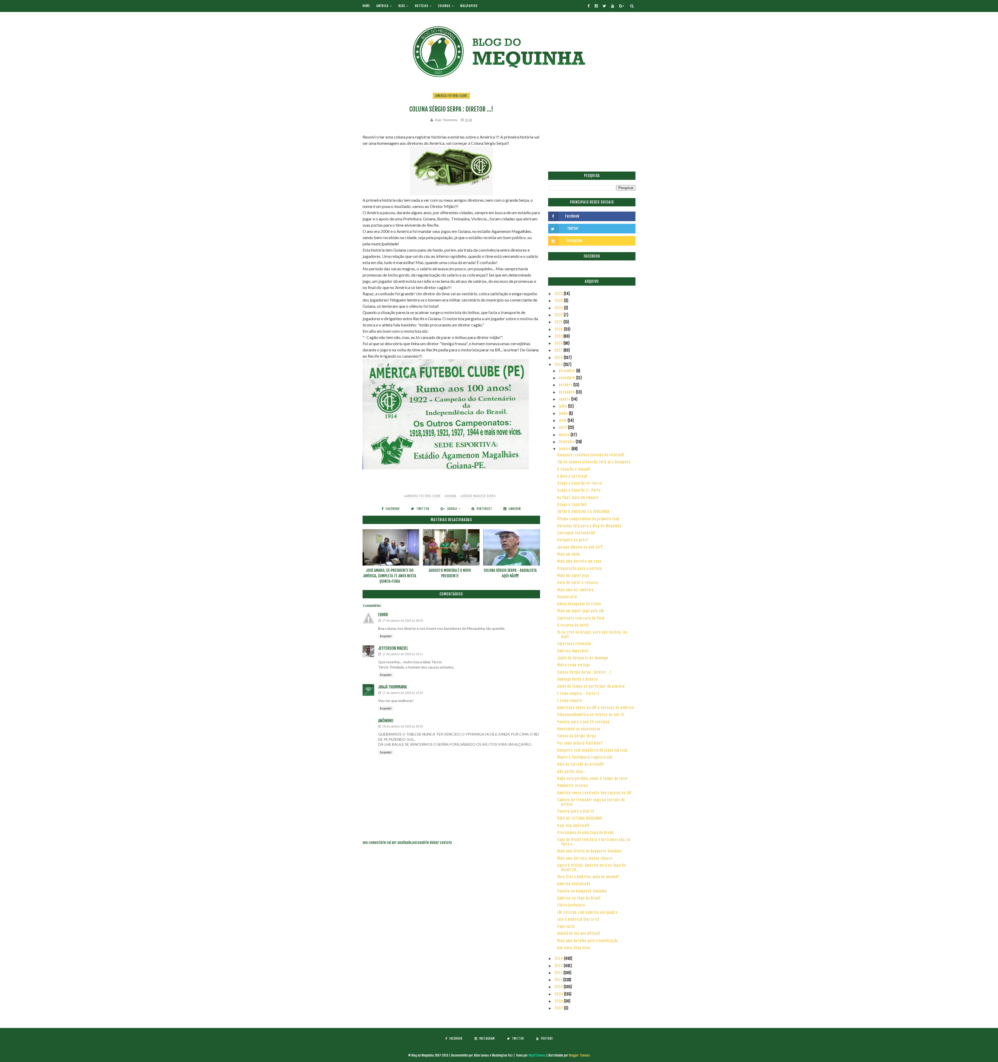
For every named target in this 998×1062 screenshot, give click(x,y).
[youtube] (612, 6)
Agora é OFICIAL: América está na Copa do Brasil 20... (591, 867)
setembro (567, 392)
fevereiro (567, 442)
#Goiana (450, 496)
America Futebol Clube (451, 96)
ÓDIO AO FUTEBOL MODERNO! (579, 818)
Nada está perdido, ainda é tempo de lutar (592, 778)
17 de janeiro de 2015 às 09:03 (402, 620)
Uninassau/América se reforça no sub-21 (591, 714)
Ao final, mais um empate (578, 497)
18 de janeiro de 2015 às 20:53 (402, 726)
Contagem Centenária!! (576, 533)
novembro (567, 378)
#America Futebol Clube (422, 496)
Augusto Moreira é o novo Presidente (450, 573)
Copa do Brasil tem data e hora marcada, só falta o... (594, 841)
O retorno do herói (573, 625)
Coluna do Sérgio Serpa (576, 736)
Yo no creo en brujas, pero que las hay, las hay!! (592, 634)
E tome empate (569, 700)
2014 (559, 958)
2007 (559, 1008)
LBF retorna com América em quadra (587, 912)
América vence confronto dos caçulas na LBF (594, 793)
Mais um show (568, 554)
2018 (558, 343)
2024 (559, 300)
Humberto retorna (572, 785)
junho (564, 413)
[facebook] (589, 6)
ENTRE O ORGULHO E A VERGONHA (583, 511)
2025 (559, 293)
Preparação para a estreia (579, 568)
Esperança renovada (574, 643)
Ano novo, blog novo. (574, 948)
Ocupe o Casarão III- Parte (579, 483)
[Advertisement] (591, 128)
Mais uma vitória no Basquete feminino (589, 851)
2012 (558, 973)
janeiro (565, 449)
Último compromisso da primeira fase (588, 519)
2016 (559, 357)
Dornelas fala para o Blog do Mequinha (589, 526)
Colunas (444, 6)
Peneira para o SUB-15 (575, 811)
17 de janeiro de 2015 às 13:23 (402, 693)
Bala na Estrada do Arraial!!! (580, 764)
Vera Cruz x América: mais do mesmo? (588, 877)
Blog (401, 6)
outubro (566, 385)
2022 (559, 315)
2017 (558, 350)
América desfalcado (573, 884)
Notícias (421, 6)
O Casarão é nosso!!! (573, 469)
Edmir (383, 614)
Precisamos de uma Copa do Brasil (585, 832)
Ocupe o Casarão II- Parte (579, 490)
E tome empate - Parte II (578, 693)
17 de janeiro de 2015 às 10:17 (402, 654)
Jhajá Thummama (392, 687)
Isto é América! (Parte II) (578, 919)
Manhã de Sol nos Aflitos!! (578, 933)
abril (563, 427)
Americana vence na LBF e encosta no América (595, 707)
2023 (559, 308)
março (564, 434)
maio (563, 420)
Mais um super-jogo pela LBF (580, 611)
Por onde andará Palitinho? (580, 743)
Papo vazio (566, 926)
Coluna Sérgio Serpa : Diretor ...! (584, 672)
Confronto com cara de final (581, 618)
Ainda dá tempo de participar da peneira (591, 686)
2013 (559, 965)
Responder (386, 636)
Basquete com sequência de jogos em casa (592, 750)
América (382, 6)
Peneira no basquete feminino (582, 891)
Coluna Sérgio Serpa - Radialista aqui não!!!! (510, 573)
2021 (558, 322)
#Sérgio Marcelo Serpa (478, 496)
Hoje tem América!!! (573, 825)
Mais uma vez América (575, 590)
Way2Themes (537, 1055)
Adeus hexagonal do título (579, 604)
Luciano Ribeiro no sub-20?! (580, 547)
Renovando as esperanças (578, 729)
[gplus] (621, 6)
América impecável (573, 651)
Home (366, 6)
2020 (559, 329)
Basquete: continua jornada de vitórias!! (590, 455)
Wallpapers (469, 6)
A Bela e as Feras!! (572, 476)
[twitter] (604, 6)
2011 (558, 980)
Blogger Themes (579, 1055)
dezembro (567, 371)
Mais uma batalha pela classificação (587, 941)
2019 (558, 336)
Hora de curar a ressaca (577, 582)
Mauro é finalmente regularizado (585, 757)
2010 (559, 987)
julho (563, 406)
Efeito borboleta (571, 905)
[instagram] (596, 6)
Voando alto (567, 597)
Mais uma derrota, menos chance (585, 858)
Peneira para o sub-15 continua (583, 722)
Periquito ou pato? (572, 540)
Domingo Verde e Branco (577, 679)
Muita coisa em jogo (573, 665)
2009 (559, 994)
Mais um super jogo (573, 575)
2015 (558, 364)
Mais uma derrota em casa (579, 561)
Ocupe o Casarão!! (572, 504)
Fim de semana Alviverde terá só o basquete (594, 462)
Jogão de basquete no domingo (582, 658)
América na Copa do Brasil (579, 898)
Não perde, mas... (571, 771)
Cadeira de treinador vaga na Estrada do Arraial (591, 802)
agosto (565, 399)
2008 (559, 1001)
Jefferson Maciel (393, 648)
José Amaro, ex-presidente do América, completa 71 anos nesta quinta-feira (389, 576)
